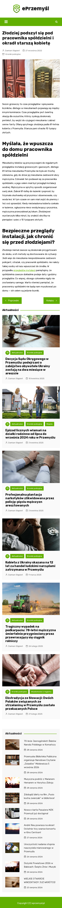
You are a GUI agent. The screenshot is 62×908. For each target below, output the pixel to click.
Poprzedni (13, 300)
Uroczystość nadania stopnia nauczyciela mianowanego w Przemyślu (39, 848)
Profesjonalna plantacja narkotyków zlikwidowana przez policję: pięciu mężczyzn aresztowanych (29, 500)
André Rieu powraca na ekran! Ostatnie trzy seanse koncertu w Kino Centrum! (40, 829)
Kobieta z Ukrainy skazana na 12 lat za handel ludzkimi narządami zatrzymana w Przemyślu (30, 566)
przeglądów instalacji (24, 270)
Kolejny (50, 300)
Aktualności (17, 353)
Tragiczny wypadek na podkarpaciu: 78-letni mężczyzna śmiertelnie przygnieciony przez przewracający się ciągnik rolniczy (30, 634)
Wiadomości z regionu (41, 692)
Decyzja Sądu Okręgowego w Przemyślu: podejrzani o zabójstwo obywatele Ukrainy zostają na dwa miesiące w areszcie (27, 366)
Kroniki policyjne (13, 54)
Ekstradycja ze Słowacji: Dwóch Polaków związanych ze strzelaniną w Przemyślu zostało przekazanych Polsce (30, 703)
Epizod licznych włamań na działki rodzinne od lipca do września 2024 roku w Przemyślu (30, 433)
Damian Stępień (12, 50)
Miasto (49, 424)
